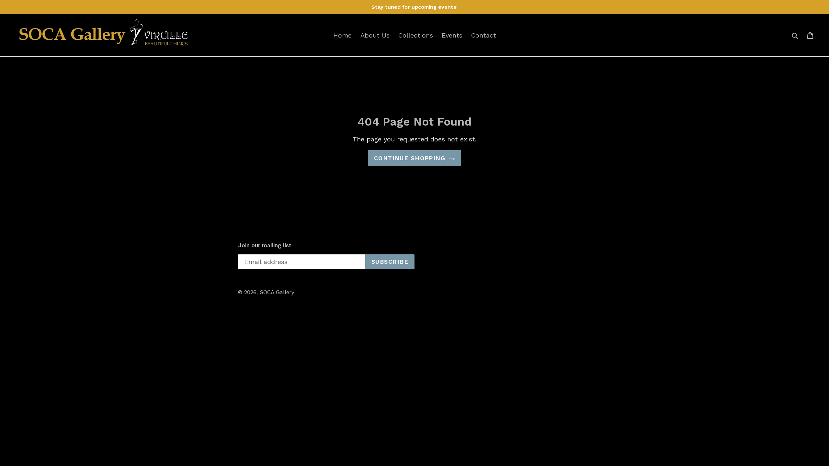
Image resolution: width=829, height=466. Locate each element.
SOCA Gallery (277, 292)
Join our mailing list (264, 245)
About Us (375, 35)
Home (342, 35)
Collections (415, 35)
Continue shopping (409, 158)
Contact (483, 35)
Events (452, 35)
